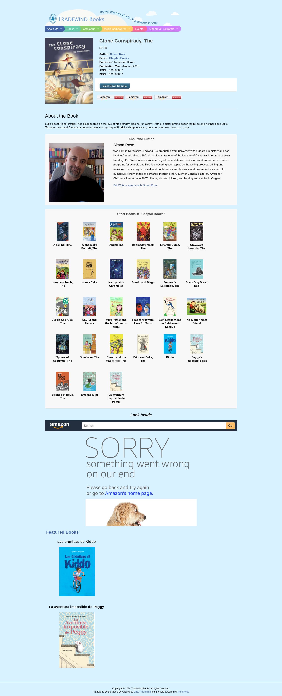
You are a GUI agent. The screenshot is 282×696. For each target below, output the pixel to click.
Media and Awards (115, 28)
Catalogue (89, 28)
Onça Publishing (142, 691)
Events (139, 28)
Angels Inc (116, 244)
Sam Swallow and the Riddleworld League (170, 323)
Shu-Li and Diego (143, 282)
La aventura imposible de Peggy (116, 398)
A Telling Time (62, 244)
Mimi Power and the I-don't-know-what (116, 323)
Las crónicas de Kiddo (76, 542)
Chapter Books (119, 58)
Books (70, 28)
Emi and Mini (89, 394)
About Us (52, 28)
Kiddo (170, 357)
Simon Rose (118, 54)
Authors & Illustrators (161, 28)
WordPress (183, 691)
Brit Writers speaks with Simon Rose (135, 185)
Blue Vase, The (89, 357)
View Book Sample (115, 85)
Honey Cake (89, 282)
